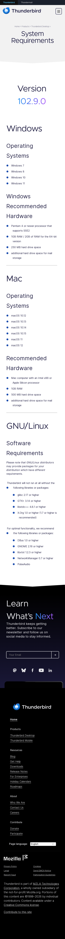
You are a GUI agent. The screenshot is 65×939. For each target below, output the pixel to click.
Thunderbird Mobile (21, 740)
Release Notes (19, 771)
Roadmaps (16, 786)
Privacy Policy (10, 866)
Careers (14, 812)
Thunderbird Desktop (22, 735)
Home (13, 719)
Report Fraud (10, 875)
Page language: (18, 843)
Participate (16, 833)
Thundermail (26, 3)
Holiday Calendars (20, 781)
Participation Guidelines (44, 875)
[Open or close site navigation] (59, 11)
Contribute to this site (18, 912)
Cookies (37, 866)
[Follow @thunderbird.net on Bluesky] (23, 670)
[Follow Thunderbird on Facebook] (32, 670)
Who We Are (17, 802)
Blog (12, 756)
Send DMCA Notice (42, 870)
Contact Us (17, 807)
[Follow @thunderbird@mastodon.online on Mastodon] (14, 670)
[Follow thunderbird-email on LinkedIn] (50, 670)
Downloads (16, 766)
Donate (14, 828)
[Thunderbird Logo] (22, 11)
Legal (6, 870)
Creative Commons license (21, 905)
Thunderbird (9, 3)
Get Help (15, 761)
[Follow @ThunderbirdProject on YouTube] (41, 670)
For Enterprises (19, 776)
